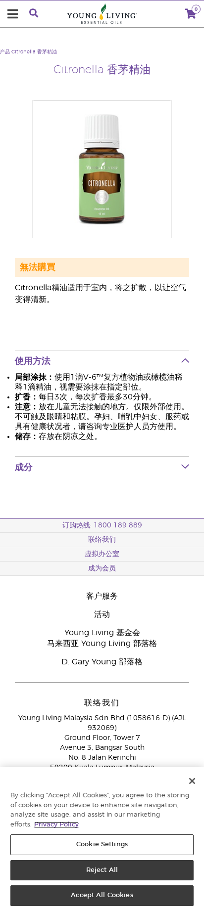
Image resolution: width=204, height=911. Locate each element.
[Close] (192, 781)
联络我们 (102, 539)
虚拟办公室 (102, 554)
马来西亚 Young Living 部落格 (102, 644)
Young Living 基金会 (102, 633)
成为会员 (102, 568)
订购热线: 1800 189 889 (102, 525)
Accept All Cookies (102, 895)
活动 (102, 614)
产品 (5, 51)
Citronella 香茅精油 (34, 51)
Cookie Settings (102, 844)
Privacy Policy (56, 825)
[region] (102, 839)
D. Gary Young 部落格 (102, 662)
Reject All (102, 870)
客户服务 (102, 596)
